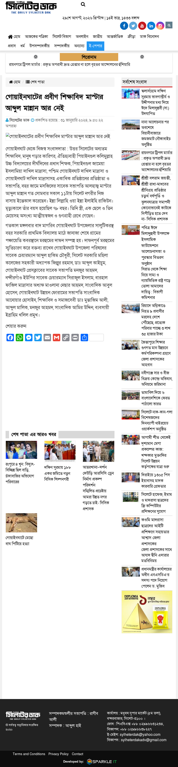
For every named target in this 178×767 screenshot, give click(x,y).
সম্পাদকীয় (62, 46)
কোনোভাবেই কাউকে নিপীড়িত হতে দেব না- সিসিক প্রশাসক (156, 199)
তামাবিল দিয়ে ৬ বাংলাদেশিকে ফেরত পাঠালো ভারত (155, 398)
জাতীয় (97, 36)
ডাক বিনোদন (149, 36)
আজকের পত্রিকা (36, 36)
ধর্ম (22, 46)
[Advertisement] (60, 390)
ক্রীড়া (131, 36)
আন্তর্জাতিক (115, 36)
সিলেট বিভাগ (62, 36)
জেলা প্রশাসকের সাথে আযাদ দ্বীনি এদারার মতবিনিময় (156, 540)
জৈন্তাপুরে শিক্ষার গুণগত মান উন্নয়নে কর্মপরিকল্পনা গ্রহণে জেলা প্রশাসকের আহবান (156, 354)
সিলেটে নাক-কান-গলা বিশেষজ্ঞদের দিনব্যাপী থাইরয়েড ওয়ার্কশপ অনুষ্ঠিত (156, 420)
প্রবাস (12, 46)
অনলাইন (82, 36)
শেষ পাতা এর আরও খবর (33, 435)
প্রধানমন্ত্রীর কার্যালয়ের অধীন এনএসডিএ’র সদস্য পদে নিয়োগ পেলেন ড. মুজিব (156, 578)
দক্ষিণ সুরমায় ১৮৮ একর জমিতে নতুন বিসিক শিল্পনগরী (57, 473)
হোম (16, 36)
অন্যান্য (79, 46)
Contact (77, 754)
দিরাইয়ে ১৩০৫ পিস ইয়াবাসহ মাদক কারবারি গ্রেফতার (155, 480)
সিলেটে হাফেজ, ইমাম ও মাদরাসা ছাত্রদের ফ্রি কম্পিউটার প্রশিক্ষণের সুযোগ (156, 503)
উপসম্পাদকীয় (39, 46)
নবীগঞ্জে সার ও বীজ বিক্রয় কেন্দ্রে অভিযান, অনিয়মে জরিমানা (156, 378)
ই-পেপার (95, 46)
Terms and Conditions (29, 754)
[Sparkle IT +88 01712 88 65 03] (101, 761)
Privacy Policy (58, 754)
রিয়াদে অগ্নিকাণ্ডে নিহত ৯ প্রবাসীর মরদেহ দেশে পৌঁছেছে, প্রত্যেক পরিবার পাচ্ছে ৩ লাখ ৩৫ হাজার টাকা (155, 320)
